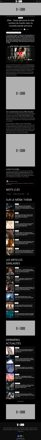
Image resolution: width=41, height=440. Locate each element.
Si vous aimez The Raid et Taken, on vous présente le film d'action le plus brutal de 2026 (24, 297)
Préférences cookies (20, 431)
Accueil (7, 16)
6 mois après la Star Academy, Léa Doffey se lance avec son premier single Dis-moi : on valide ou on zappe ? (24, 395)
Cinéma (15, 16)
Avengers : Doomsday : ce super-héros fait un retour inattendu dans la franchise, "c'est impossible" (24, 279)
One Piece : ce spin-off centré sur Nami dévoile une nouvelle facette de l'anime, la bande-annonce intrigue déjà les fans (24, 224)
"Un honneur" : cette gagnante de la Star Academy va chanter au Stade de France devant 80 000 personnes (24, 377)
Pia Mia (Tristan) (17, 173)
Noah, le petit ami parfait (24, 115)
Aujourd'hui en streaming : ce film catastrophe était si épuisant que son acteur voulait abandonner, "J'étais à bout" (24, 386)
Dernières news (11, 16)
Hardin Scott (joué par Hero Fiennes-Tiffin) (25, 113)
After (28, 194)
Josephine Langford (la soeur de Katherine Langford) (17, 172)
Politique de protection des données (8, 429)
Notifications (31, 429)
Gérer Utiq (35, 429)
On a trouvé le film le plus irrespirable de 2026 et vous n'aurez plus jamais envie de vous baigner (24, 314)
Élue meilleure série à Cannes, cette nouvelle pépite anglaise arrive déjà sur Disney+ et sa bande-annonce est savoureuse (24, 216)
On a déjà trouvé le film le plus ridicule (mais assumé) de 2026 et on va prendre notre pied (23, 306)
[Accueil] (19, 1)
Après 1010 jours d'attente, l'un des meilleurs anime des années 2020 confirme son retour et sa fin (24, 368)
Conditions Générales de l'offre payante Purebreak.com (21, 429)
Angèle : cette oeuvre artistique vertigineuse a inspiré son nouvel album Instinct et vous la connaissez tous (24, 350)
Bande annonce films (18, 194)
